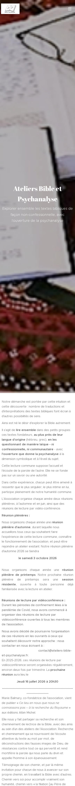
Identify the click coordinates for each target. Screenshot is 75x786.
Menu (69, 8)
